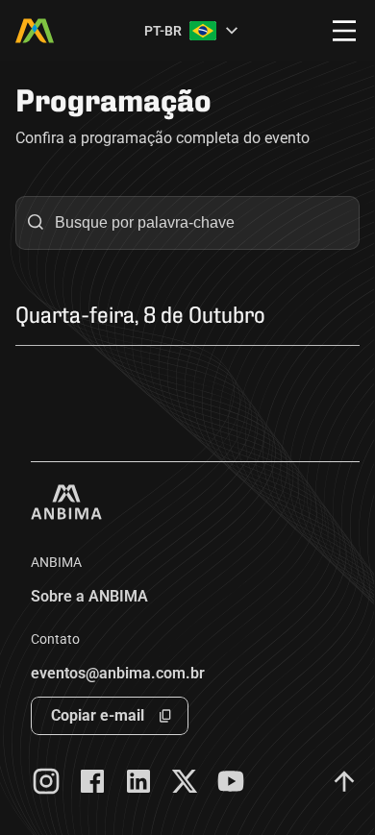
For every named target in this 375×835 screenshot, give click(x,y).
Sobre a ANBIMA (89, 596)
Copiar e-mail (97, 715)
